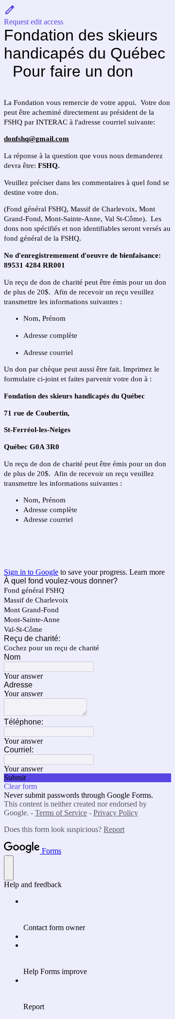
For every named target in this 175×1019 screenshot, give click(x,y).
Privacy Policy (115, 813)
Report (114, 829)
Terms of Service (61, 813)
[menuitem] (97, 914)
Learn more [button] (147, 572)
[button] (87, 15)
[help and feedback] (9, 867)
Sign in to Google (31, 572)
